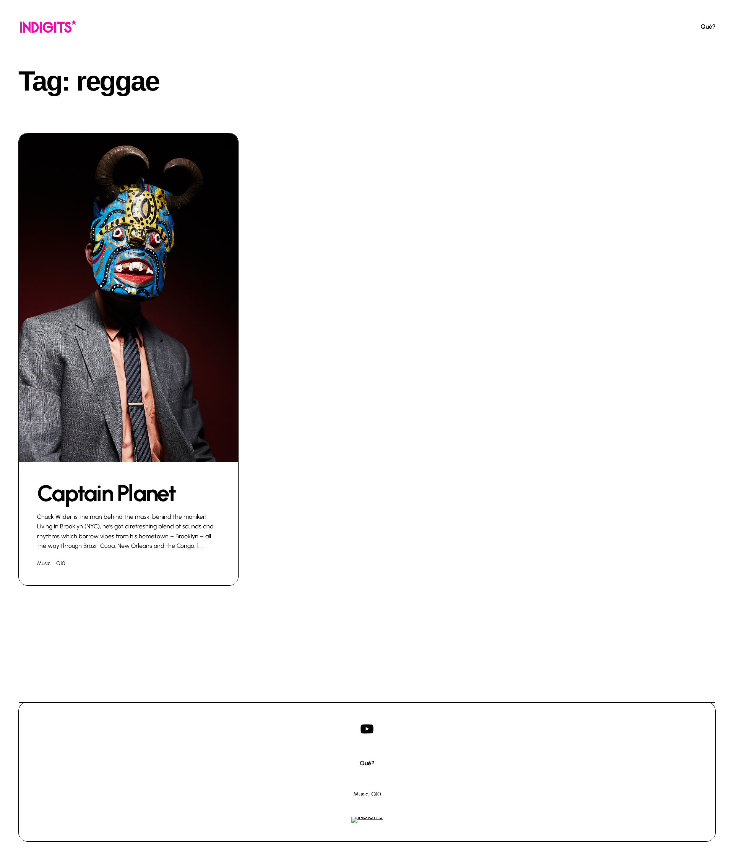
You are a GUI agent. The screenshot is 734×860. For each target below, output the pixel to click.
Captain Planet (106, 493)
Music (43, 563)
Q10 (60, 563)
